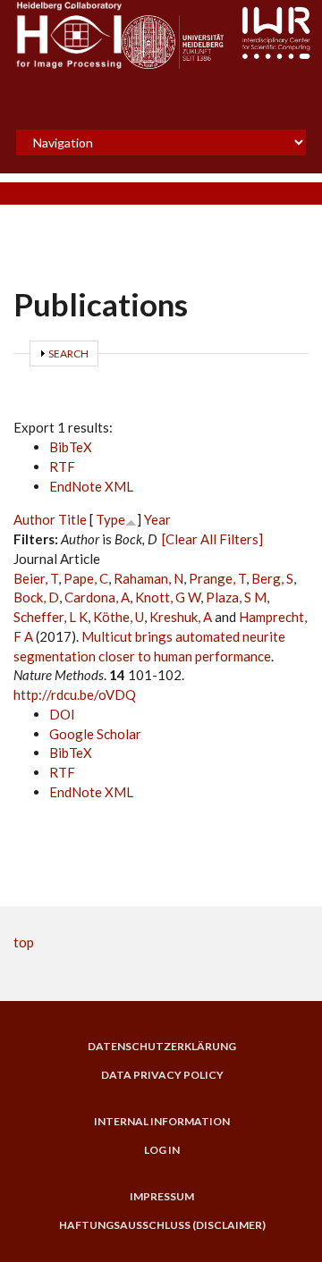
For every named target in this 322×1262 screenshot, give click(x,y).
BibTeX (70, 447)
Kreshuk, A (180, 617)
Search (68, 353)
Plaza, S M (236, 597)
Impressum (162, 1196)
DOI (62, 714)
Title (72, 519)
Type (110, 519)
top (23, 942)
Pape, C (86, 578)
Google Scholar (95, 734)
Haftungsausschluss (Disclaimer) (162, 1225)
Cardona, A (97, 597)
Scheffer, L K (50, 617)
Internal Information (162, 1121)
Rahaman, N (148, 578)
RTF (62, 467)
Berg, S (272, 578)
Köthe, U (118, 617)
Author (34, 519)
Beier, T (35, 578)
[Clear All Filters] (212, 539)
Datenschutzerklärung (162, 1046)
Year (157, 519)
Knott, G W (167, 597)
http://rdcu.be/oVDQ (74, 694)
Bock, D (36, 597)
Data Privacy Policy (162, 1075)
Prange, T (217, 578)
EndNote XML (91, 486)
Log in (162, 1150)
